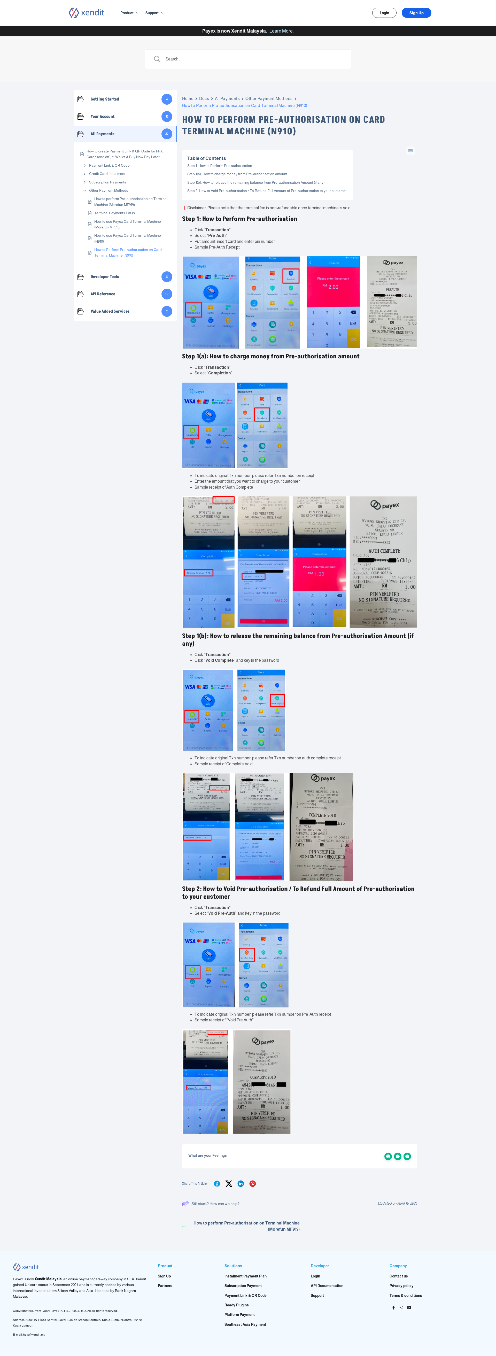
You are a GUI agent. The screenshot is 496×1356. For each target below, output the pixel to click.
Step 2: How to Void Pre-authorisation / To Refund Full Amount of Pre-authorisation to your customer (267, 191)
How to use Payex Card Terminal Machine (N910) (127, 238)
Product (127, 13)
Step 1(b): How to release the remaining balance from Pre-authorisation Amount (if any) (255, 182)
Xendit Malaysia (48, 1279)
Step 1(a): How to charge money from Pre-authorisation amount (237, 174)
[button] (384, 13)
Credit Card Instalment (107, 174)
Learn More (281, 31)
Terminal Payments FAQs (114, 213)
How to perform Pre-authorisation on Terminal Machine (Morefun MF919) (130, 201)
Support (152, 13)
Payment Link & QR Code (109, 165)
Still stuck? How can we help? (215, 1203)
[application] (136, 13)
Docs (204, 98)
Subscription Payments (107, 182)
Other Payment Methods (108, 190)
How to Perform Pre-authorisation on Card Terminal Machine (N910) (128, 252)
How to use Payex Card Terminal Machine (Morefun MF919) (127, 224)
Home (187, 98)
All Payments (227, 98)
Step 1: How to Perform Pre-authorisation (219, 166)
